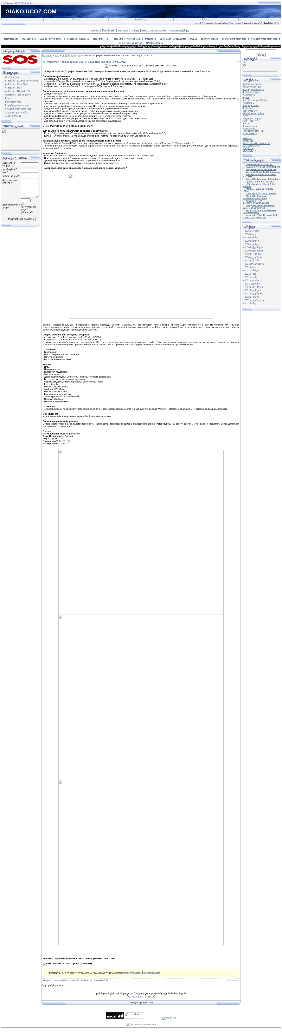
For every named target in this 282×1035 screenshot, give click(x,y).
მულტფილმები (209, 39)
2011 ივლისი (252, 280)
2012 (57, 55)
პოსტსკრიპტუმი (251, 92)
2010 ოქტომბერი (254, 250)
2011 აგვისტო (252, 283)
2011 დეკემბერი (254, 293)
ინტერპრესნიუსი (252, 86)
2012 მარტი (251, 303)
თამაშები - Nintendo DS (127, 39)
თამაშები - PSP (101, 39)
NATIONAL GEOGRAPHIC (256, 143)
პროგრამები (11, 39)
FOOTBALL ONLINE (253, 131)
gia (91, 980)
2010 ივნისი (251, 237)
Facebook (108, 30)
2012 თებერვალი (254, 300)
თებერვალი (69, 55)
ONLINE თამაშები (179, 30)
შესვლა (206, 19)
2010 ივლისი (252, 241)
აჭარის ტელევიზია (253, 113)
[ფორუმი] (260, 71)
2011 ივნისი (251, 277)
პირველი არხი (251, 105)
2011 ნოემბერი (253, 290)
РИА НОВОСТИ (251, 121)
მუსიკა (193, 39)
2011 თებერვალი (254, 264)
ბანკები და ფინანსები (255, 100)
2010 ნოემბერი (253, 254)
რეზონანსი (249, 94)
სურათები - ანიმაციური (173, 39)
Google (135, 30)
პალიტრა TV (250, 111)
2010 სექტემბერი (254, 247)
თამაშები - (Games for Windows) (22, 80)
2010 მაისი (250, 234)
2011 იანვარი (252, 260)
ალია (246, 97)
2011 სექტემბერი (254, 287)
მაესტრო (248, 108)
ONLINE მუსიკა (154, 43)
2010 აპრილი (252, 231)
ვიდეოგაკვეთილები (130, 43)
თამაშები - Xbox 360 (77, 39)
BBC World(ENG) (251, 146)
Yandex (95, 30)
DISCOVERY (249, 151)
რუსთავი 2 (248, 102)
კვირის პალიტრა (252, 84)
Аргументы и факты (253, 118)
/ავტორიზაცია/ (151, 972)
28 (79, 55)
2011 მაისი (250, 274)
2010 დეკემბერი (254, 257)
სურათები (150, 39)
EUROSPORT (250, 128)
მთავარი (76, 19)
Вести (246, 123)
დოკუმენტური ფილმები (264, 39)
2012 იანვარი (252, 297)
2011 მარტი (251, 267)
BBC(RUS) (248, 148)
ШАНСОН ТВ (249, 141)
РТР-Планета (250, 133)
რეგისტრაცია (141, 19)
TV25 (245, 116)
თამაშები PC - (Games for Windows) (42, 39)
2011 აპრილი (252, 270)
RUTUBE (247, 138)
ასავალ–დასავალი (253, 89)
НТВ (245, 136)
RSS (276, 23)
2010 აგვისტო (252, 244)
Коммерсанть (250, 126)
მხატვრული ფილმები (234, 39)
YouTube (123, 30)
